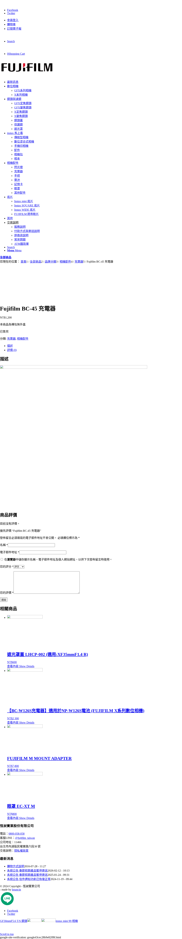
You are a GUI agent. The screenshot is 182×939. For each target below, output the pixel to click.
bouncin (16, 889)
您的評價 (7, 592)
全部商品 (5, 257)
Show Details (26, 666)
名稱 (4, 544)
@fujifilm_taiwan (25, 837)
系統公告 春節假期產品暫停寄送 (27, 870)
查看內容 (12, 666)
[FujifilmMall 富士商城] (26, 75)
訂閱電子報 (14, 28)
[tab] (94, 345)
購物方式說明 (15, 866)
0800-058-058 (17, 833)
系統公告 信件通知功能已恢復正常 (28, 879)
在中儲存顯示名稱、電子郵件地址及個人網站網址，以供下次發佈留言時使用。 (58, 559)
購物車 (11, 24)
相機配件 (22, 338)
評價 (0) (12, 350)
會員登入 (12, 20)
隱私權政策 (21, 850)
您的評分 (7, 566)
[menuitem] (94, 20)
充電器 (11, 338)
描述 (10, 345)
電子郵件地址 (9, 552)
